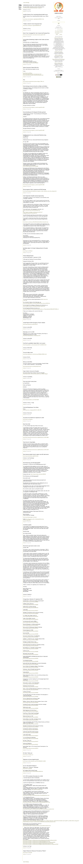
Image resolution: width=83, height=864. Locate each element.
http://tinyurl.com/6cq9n (27, 852)
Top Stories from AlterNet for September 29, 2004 (33, 417)
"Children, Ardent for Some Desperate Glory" (32, 23)
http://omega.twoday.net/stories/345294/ (30, 648)
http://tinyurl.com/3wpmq (27, 419)
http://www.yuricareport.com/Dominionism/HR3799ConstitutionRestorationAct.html (38, 809)
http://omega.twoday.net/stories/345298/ (30, 661)
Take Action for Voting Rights (29, 442)
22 (57, 32)
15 (57, 31)
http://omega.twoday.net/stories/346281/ (30, 705)
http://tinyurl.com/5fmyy (27, 73)
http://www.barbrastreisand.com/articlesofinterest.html (33, 75)
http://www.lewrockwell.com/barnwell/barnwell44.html (33, 771)
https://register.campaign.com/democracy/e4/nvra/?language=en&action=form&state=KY (32, 213)
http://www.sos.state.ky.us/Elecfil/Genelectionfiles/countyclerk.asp (35, 221)
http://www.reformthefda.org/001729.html (30, 456)
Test (24, 79)
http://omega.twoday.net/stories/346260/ (30, 636)
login (58, 18)
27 (55, 33)
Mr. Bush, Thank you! (27, 753)
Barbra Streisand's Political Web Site (31, 67)
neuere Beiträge (26, 2)
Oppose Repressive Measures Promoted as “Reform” (34, 850)
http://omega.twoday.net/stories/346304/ (30, 708)
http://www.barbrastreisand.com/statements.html (32, 74)
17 (59, 31)
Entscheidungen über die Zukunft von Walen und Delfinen (35, 86)
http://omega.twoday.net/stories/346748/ (30, 680)
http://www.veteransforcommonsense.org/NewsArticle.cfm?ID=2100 (36, 449)
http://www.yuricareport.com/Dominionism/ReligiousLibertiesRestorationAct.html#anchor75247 (40, 844)
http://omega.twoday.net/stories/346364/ (30, 696)
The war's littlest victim (28, 352)
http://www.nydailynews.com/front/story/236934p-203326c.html (35, 354)
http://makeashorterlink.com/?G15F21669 (31, 399)
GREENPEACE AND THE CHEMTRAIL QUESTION (34, 5)
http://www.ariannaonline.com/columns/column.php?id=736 (34, 34)
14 (56, 31)
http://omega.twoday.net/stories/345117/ (30, 610)
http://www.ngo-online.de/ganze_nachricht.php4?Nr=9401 (33, 184)
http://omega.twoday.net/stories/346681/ (30, 717)
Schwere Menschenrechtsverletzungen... (58, 59)
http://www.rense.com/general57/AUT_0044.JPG (32, 410)
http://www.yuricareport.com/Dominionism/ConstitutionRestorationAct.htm (37, 825)
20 (55, 32)
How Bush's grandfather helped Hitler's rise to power (34, 343)
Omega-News (59, 13)
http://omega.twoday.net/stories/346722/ (30, 616)
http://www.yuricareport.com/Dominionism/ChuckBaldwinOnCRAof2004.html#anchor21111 (40, 840)
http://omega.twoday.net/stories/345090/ (30, 604)
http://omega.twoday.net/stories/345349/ (30, 689)
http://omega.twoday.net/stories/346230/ (30, 658)
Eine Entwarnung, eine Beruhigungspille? (31, 462)
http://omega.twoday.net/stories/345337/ (30, 645)
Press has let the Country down (29, 381)
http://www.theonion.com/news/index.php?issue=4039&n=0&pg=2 (35, 373)
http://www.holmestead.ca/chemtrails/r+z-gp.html (32, 7)
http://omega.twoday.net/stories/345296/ (30, 651)
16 (58, 31)
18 (60, 31)
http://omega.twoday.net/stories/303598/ (30, 166)
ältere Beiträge (26, 861)
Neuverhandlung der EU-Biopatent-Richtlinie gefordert (34, 112)
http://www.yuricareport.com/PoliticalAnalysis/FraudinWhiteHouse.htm (36, 795)
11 (60, 30)
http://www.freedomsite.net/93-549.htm (30, 324)
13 (55, 31)
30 (58, 33)
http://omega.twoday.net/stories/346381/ (30, 625)
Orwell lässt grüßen (27, 524)
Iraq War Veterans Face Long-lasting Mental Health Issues (35, 14)
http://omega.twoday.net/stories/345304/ (30, 692)
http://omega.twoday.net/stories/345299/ (30, 667)
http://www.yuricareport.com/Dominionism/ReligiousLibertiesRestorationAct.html (38, 843)
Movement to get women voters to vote (31, 545)
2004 (20, 9)
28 (56, 33)
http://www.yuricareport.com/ (37, 789)
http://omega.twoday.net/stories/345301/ (30, 673)
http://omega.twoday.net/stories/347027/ (30, 741)
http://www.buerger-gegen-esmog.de (30, 517)
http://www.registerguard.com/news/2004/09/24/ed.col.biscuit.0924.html (36, 303)
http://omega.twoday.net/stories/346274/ (30, 729)
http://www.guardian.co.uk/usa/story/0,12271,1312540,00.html (34, 344)
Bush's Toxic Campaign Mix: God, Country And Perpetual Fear (36, 33)
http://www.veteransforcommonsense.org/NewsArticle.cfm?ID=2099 (36, 437)
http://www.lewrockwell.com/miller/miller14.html (32, 366)
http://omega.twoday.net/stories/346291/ (30, 732)
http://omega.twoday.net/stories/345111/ (30, 744)
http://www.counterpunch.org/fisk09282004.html (32, 25)
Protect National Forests (28, 255)
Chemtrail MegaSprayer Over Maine (31, 407)
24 (59, 32)
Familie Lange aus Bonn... (59, 51)
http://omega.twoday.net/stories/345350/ (30, 677)
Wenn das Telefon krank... (59, 37)
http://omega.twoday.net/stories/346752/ (30, 619)
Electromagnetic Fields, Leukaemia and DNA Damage (34, 189)
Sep (19, 8)
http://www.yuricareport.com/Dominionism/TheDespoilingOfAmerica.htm (36, 802)
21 (56, 32)
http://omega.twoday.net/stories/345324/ (30, 631)
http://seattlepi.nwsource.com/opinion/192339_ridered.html (34, 306)
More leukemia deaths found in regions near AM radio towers (36, 454)
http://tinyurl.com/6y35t (27, 768)
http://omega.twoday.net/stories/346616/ (30, 613)
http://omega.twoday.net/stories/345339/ (30, 634)
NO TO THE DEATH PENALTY (30, 765)
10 (59, 30)
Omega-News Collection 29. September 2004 (32, 599)
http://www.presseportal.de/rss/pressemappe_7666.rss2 (33, 81)
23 (58, 32)
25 (60, 32)
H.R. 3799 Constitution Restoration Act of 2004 (33, 776)
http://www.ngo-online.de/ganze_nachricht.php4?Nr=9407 (33, 130)
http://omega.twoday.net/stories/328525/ (30, 62)
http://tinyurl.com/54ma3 (27, 250)
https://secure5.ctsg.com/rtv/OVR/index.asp (31, 210)
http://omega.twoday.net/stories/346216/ (38, 474)
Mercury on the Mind (27, 361)
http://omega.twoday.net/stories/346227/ (30, 735)
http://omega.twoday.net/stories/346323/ (30, 654)
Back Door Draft (26, 424)
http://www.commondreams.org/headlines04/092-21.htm (33, 19)
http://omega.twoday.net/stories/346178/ (30, 607)
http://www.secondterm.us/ (28, 754)
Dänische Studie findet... (59, 55)
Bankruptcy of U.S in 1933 (28, 331)
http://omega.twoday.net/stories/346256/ (30, 686)
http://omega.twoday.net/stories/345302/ (30, 683)
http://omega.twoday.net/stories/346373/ (30, 748)
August (57, 34)
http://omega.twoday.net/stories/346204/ (30, 622)
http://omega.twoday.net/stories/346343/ (30, 670)
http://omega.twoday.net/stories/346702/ (30, 628)
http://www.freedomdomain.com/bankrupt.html (31, 335)
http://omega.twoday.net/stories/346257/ (30, 714)
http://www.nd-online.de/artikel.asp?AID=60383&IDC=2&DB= (34, 761)
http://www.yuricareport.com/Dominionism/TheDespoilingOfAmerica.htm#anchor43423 (39, 842)
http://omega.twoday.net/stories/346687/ (30, 699)
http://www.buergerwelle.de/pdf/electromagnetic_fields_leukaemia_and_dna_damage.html (39, 191)
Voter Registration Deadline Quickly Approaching (33, 195)
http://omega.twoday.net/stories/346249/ (30, 702)
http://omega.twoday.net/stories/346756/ (30, 723)
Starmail (24, 11)
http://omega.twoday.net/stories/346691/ (30, 711)
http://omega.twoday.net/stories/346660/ (30, 664)
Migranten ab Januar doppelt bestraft (31, 759)
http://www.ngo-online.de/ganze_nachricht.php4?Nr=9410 (33, 107)
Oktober (60, 34)
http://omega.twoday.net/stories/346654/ (30, 639)
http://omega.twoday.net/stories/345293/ (30, 642)
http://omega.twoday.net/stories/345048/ (30, 601)
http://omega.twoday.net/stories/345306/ (30, 738)
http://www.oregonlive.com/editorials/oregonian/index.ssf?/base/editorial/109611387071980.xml (41, 309)
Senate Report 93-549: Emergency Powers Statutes (34, 322)
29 (20, 5)
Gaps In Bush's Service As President (31, 371)
